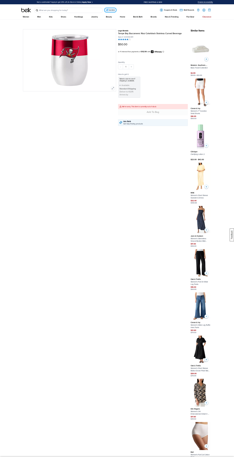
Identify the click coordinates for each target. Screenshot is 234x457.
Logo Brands (123, 31)
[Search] (37, 10)
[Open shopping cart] (209, 9)
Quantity (121, 62)
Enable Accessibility (205, 2)
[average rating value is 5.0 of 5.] (123, 39)
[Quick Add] (206, 59)
